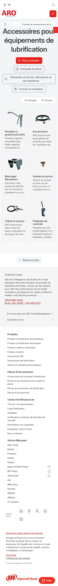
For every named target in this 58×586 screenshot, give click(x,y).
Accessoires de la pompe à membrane (26, 376)
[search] (53, 4)
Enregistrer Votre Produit (19, 429)
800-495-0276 (33, 303)
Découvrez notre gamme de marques (24, 533)
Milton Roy (12, 484)
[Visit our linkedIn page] (21, 511)
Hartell (10, 458)
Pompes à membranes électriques (24, 343)
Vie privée (11, 555)
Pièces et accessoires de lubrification (25, 388)
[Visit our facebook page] (29, 511)
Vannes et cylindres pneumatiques (24, 365)
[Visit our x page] (37, 511)
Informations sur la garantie (20, 424)
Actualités (12, 413)
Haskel (10, 462)
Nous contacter (14, 433)
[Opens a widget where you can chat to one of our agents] (47, 581)
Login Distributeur (16, 408)
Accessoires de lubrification (21, 360)
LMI (9, 480)
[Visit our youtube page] (45, 511)
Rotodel (11, 489)
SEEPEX (11, 493)
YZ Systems (13, 502)
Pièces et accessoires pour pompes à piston (26, 382)
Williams (11, 497)
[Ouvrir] (53, 13)
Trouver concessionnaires (20, 404)
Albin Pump (12, 445)
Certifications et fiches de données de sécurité (26, 419)
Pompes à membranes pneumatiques (25, 339)
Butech (10, 449)
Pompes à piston (15, 352)
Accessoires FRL (15, 356)
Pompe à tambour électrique (21, 347)
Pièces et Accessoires (18, 392)
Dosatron (11, 453)
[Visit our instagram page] (21, 519)
